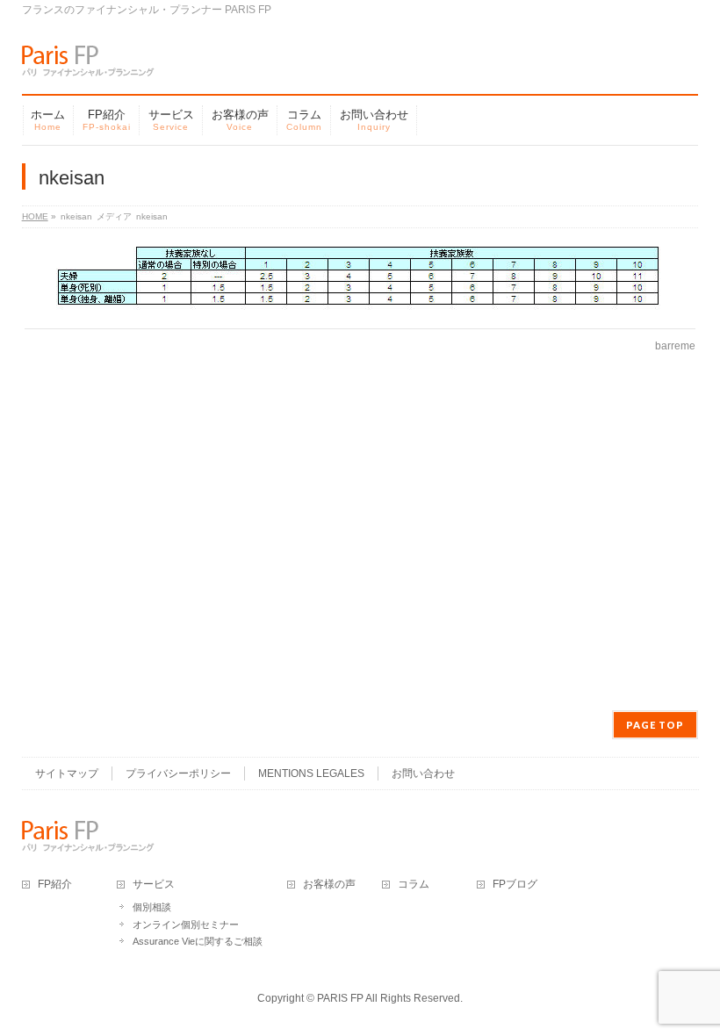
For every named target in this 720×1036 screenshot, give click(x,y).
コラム (413, 884)
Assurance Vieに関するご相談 (198, 941)
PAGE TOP (655, 724)
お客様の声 (329, 884)
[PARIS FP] (88, 56)
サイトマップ (66, 773)
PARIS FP (340, 998)
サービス (154, 884)
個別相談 (152, 907)
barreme (675, 346)
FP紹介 (55, 884)
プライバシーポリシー (178, 773)
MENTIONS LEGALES (311, 773)
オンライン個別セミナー (186, 924)
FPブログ (515, 884)
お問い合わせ (423, 773)
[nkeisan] (359, 278)
